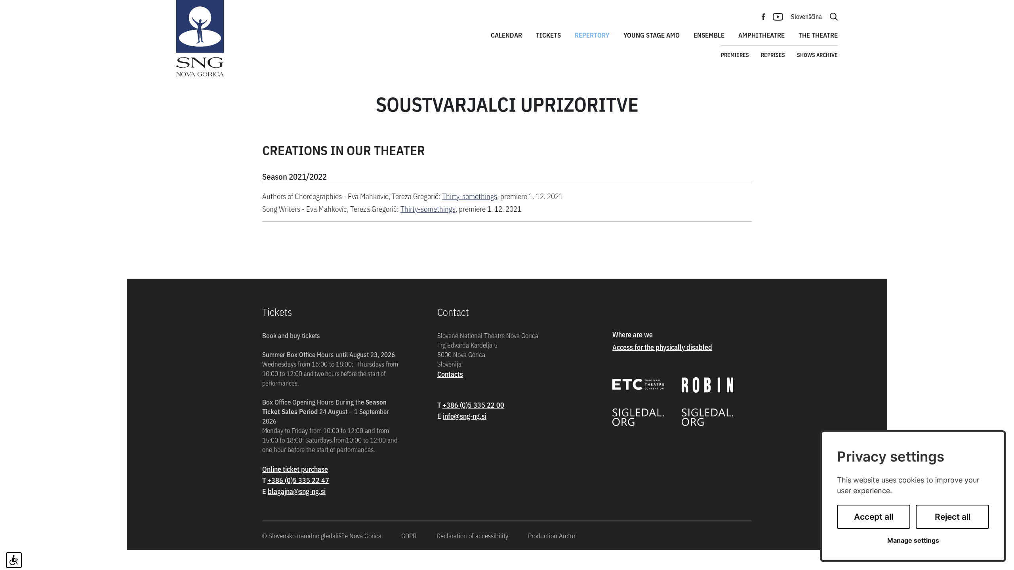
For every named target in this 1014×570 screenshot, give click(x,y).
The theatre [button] (818, 35)
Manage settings (913, 540)
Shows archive (817, 55)
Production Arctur (552, 535)
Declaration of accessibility (472, 535)
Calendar (506, 35)
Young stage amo (651, 35)
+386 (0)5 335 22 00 (473, 405)
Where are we (632, 334)
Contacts (450, 374)
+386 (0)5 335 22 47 (298, 480)
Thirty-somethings (469, 195)
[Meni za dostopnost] (14, 560)
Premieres (735, 55)
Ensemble (709, 35)
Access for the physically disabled (662, 347)
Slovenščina (806, 16)
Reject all (952, 517)
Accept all (873, 517)
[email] (297, 491)
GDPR (409, 535)
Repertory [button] (592, 35)
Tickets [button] (548, 35)
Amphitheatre (761, 35)
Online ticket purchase (295, 469)
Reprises (773, 55)
